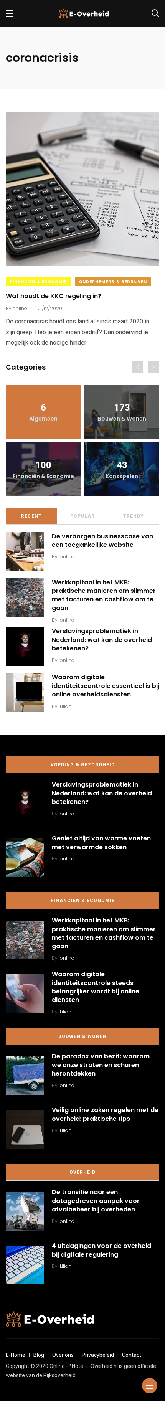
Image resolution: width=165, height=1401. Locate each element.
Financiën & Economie (38, 281)
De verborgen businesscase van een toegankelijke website (102, 540)
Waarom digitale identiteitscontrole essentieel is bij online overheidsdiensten (105, 686)
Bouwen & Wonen (82, 1036)
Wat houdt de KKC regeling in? (53, 296)
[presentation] (137, 367)
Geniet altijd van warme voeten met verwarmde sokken (101, 842)
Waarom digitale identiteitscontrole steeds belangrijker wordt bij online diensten (95, 987)
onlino (67, 556)
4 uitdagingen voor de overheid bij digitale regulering (101, 1250)
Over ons (63, 1355)
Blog (38, 1355)
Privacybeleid (98, 1355)
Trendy (133, 516)
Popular (82, 516)
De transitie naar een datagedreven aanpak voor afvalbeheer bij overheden (96, 1201)
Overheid (82, 1172)
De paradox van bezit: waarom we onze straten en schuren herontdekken (101, 1065)
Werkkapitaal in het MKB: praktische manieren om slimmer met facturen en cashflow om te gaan (104, 595)
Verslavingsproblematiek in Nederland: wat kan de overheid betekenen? (102, 640)
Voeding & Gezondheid (83, 764)
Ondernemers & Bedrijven (113, 281)
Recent (31, 516)
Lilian (65, 706)
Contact (131, 1355)
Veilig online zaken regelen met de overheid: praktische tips (105, 1114)
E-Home (15, 1355)
